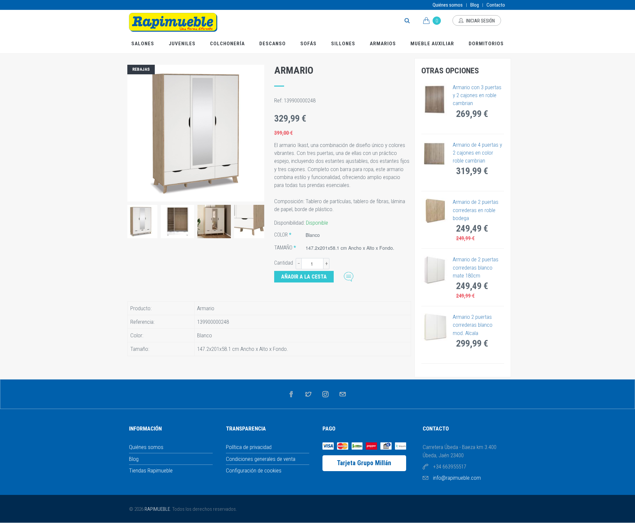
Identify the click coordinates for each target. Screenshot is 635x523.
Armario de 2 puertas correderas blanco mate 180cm (475, 267)
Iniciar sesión (480, 20)
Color (281, 235)
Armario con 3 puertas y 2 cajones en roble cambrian (477, 95)
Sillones (343, 44)
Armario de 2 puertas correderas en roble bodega (475, 210)
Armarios (383, 44)
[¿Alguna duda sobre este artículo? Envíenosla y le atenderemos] (349, 275)
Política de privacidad (249, 447)
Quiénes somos (448, 5)
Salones (142, 44)
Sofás (308, 44)
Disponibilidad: (290, 222)
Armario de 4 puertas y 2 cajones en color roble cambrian (477, 152)
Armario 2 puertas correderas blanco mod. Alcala (472, 325)
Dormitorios (486, 44)
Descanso (272, 44)
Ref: (279, 100)
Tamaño (283, 247)
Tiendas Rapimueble (151, 470)
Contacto (496, 5)
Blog (474, 5)
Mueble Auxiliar (432, 44)
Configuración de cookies (253, 470)
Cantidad (283, 263)
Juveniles (182, 44)
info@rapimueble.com (457, 477)
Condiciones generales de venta (260, 459)
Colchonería (227, 44)
